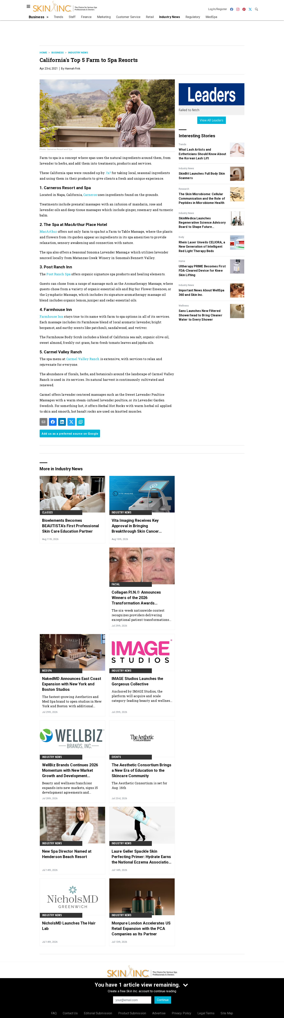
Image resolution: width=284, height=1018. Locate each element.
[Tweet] (71, 422)
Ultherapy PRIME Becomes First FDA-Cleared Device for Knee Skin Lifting (202, 270)
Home (43, 52)
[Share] (53, 422)
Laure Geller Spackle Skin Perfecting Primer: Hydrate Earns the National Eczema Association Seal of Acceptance (141, 857)
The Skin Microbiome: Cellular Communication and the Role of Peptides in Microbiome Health (202, 198)
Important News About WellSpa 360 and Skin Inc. (201, 292)
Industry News (78, 52)
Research (184, 189)
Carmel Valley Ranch (82, 359)
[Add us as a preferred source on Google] (80, 422)
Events (116, 757)
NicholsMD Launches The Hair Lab (69, 926)
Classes (47, 512)
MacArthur (49, 231)
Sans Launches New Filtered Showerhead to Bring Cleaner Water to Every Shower (200, 315)
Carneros (90, 195)
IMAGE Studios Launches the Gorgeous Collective (137, 681)
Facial (116, 584)
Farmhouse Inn (52, 316)
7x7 (108, 173)
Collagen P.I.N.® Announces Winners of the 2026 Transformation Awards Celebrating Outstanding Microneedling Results (136, 598)
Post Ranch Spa (58, 274)
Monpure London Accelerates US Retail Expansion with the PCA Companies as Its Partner (141, 928)
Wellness (184, 305)
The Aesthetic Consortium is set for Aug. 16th (139, 785)
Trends (182, 144)
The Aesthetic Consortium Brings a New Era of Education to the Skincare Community (141, 770)
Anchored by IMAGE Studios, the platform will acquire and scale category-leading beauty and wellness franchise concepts (142, 696)
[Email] (43, 422)
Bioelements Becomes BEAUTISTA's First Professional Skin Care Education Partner (70, 526)
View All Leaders (212, 120)
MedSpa (47, 670)
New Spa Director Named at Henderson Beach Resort (67, 854)
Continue (163, 1000)
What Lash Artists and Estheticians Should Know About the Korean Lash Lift (202, 154)
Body (181, 237)
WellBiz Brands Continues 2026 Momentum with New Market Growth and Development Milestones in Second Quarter (70, 771)
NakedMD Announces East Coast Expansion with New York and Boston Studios (71, 684)
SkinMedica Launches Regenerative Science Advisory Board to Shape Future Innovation (202, 222)
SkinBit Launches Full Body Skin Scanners (202, 176)
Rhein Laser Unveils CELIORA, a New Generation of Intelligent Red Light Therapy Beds (202, 246)
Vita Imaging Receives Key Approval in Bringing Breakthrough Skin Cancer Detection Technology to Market (140, 526)
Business (57, 52)
